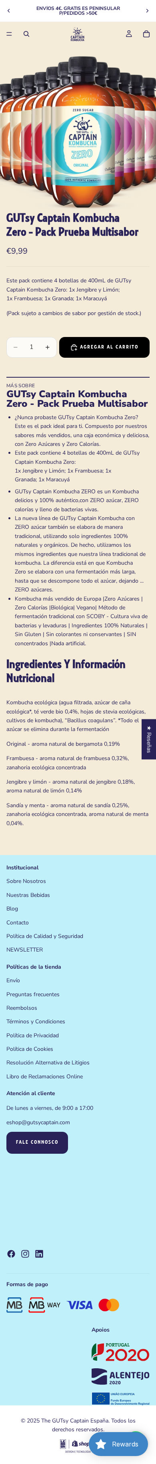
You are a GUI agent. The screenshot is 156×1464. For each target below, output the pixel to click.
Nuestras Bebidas (28, 895)
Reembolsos (21, 1008)
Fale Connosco (37, 1142)
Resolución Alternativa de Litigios (48, 1062)
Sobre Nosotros (26, 881)
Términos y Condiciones (35, 1021)
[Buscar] (26, 34)
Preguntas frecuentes (33, 994)
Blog (12, 908)
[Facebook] (11, 1254)
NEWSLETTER (24, 950)
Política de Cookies (29, 1049)
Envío (13, 980)
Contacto (17, 922)
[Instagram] (25, 1254)
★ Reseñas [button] (149, 739)
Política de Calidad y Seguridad (44, 936)
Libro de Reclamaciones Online (44, 1076)
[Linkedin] (39, 1254)
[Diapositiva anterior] (9, 11)
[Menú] (9, 34)
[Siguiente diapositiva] (147, 11)
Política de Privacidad (32, 1035)
